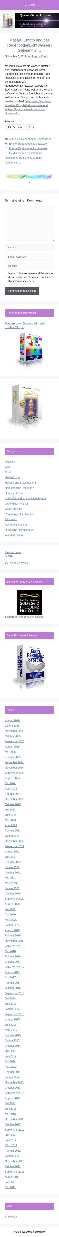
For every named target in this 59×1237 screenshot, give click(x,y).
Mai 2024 (10, 783)
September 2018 (14, 946)
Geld (7, 467)
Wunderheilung (14, 535)
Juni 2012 (10, 1140)
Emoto (13, 143)
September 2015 (14, 1014)
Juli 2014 (10, 1051)
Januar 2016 (12, 1009)
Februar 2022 (13, 862)
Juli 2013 (10, 1103)
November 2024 (14, 767)
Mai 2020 (10, 914)
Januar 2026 (12, 725)
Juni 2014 (10, 1056)
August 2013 (12, 1098)
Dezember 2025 (14, 731)
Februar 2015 (13, 1035)
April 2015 (11, 1030)
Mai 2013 (10, 1114)
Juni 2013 (10, 1108)
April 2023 (11, 825)
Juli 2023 (10, 809)
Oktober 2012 (13, 1124)
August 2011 (12, 1177)
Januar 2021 (12, 888)
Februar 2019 (13, 935)
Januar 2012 (12, 1156)
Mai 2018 (10, 951)
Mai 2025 (10, 751)
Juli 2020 (10, 909)
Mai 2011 (10, 1187)
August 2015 (12, 1019)
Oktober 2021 (13, 872)
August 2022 (12, 851)
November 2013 (14, 1082)
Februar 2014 (13, 1072)
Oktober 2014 (13, 1045)
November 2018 (14, 940)
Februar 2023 (13, 830)
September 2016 (14, 993)
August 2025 (12, 746)
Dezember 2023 (14, 799)
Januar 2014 (12, 1077)
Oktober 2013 (13, 1087)
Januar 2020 (12, 925)
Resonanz (11, 519)
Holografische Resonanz (19, 488)
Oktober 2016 (13, 988)
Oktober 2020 (13, 893)
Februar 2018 (13, 956)
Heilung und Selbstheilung (20, 482)
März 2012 (11, 1145)
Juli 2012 (10, 1135)
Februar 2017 (13, 982)
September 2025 (14, 741)
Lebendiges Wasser (16, 503)
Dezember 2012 (14, 1119)
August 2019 (12, 930)
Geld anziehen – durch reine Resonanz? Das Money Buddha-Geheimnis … (24, 158)
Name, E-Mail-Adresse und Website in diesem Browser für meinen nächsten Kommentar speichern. (30, 277)
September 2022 (14, 846)
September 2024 (14, 772)
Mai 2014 (10, 1061)
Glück (8, 472)
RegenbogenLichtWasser (36, 139)
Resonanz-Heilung (16, 524)
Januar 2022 (12, 867)
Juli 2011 (10, 1182)
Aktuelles (14, 139)
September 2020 (14, 898)
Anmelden (11, 1216)
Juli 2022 (10, 856)
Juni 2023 (10, 814)
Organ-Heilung (13, 508)
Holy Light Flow (14, 493)
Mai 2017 (10, 977)
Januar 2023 (12, 835)
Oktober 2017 (13, 961)
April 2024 (11, 788)
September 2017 (14, 967)
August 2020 (12, 904)
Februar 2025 (13, 757)
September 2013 (14, 1093)
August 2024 (12, 778)
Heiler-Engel (12, 477)
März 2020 (11, 919)
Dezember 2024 (14, 762)
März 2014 (11, 1066)
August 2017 (12, 972)
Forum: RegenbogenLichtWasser (28, 148)
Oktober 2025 (13, 736)
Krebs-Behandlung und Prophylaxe (25, 498)
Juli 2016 (10, 998)
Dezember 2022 (14, 841)
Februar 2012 (13, 1150)
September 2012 (14, 1129)
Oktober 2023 (13, 804)
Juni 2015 (10, 1024)
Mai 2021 (10, 877)
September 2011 (14, 1171)
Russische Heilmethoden (19, 529)
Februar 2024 (13, 793)
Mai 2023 (10, 820)
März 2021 (11, 883)
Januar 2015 (12, 1040)
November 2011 (14, 1161)
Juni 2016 (10, 1003)
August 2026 (12, 720)
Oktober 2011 (12, 1166)
